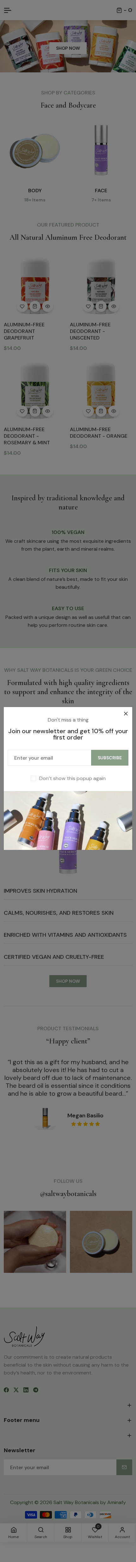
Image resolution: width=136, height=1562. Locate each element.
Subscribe (110, 758)
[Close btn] (126, 713)
